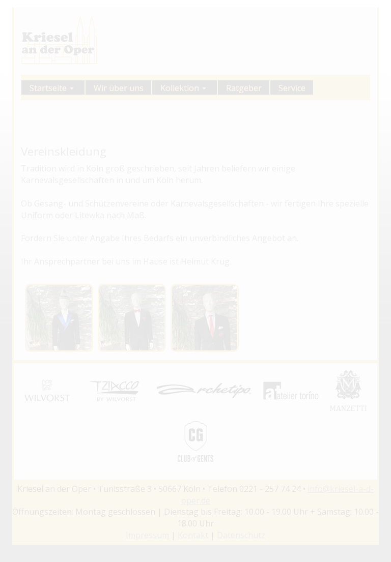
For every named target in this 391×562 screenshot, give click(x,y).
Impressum (147, 535)
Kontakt (193, 535)
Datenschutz (241, 535)
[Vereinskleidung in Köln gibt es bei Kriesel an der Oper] (59, 317)
